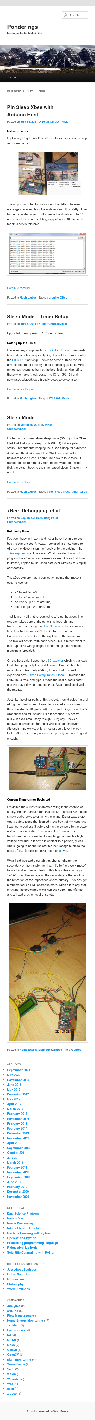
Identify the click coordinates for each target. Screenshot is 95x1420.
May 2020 (13, 1074)
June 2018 (14, 1084)
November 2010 (18, 1172)
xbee (10, 1388)
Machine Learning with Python (29, 1233)
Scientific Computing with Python (31, 1252)
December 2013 (18, 1133)
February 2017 (17, 1113)
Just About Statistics (22, 1269)
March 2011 (15, 1162)
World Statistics (18, 1289)
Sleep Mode (21, 417)
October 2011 (16, 1152)
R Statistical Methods (22, 1247)
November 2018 (18, 1079)
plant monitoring (19, 1359)
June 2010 (14, 1182)
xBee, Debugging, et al (33, 510)
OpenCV (13, 1354)
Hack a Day (15, 1218)
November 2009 (18, 1196)
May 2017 (13, 1099)
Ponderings (22, 26)
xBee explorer (16, 553)
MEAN (11, 1340)
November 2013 (18, 1138)
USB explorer (54, 660)
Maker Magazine (18, 1274)
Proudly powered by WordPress (47, 1411)
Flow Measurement (20, 1315)
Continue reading (20, 288)
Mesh (23, 297)
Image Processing (20, 1223)
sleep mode (62, 491)
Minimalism (15, 1279)
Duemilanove (52, 626)
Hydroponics (16, 1330)
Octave (12, 1349)
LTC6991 (18, 360)
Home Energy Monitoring (36, 1049)
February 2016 (17, 1123)
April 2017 (14, 1104)
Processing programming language (32, 1242)
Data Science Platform (23, 1213)
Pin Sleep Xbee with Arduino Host (30, 111)
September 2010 (18, 1177)
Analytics (13, 1306)
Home (12, 77)
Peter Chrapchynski (55, 121)
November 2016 (18, 1118)
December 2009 (18, 1191)
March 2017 (15, 1108)
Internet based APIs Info (24, 1228)
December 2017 (18, 1094)
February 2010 (17, 1186)
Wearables (14, 1379)
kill (61, 850)
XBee (63, 297)
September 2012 (18, 1147)
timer (75, 491)
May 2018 (13, 1089)
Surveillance (16, 1364)
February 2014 (17, 1128)
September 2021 (18, 1070)
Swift (10, 1369)
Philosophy (15, 1284)
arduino (54, 297)
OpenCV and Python (21, 1238)
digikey (55, 350)
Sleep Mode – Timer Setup (37, 316)
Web (10, 1384)
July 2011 (14, 1157)
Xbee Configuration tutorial (47, 675)
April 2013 (14, 1143)
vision (11, 1374)
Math (15, 1325)
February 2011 (17, 1167)
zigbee (32, 297)
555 (51, 491)
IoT (9, 1335)
